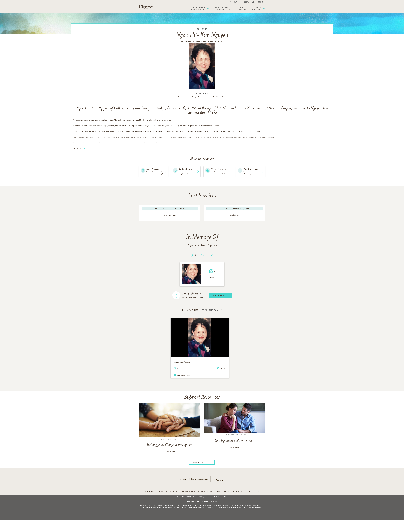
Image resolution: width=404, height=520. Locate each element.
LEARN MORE (169, 451)
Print (260, 2)
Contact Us (249, 2)
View (212, 277)
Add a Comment (183, 375)
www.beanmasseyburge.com (132, 143)
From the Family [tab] (212, 310)
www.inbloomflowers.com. (209, 126)
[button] (200, 8)
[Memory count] (192, 255)
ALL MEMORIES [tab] (190, 310)
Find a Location (233, 2)
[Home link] (146, 7)
